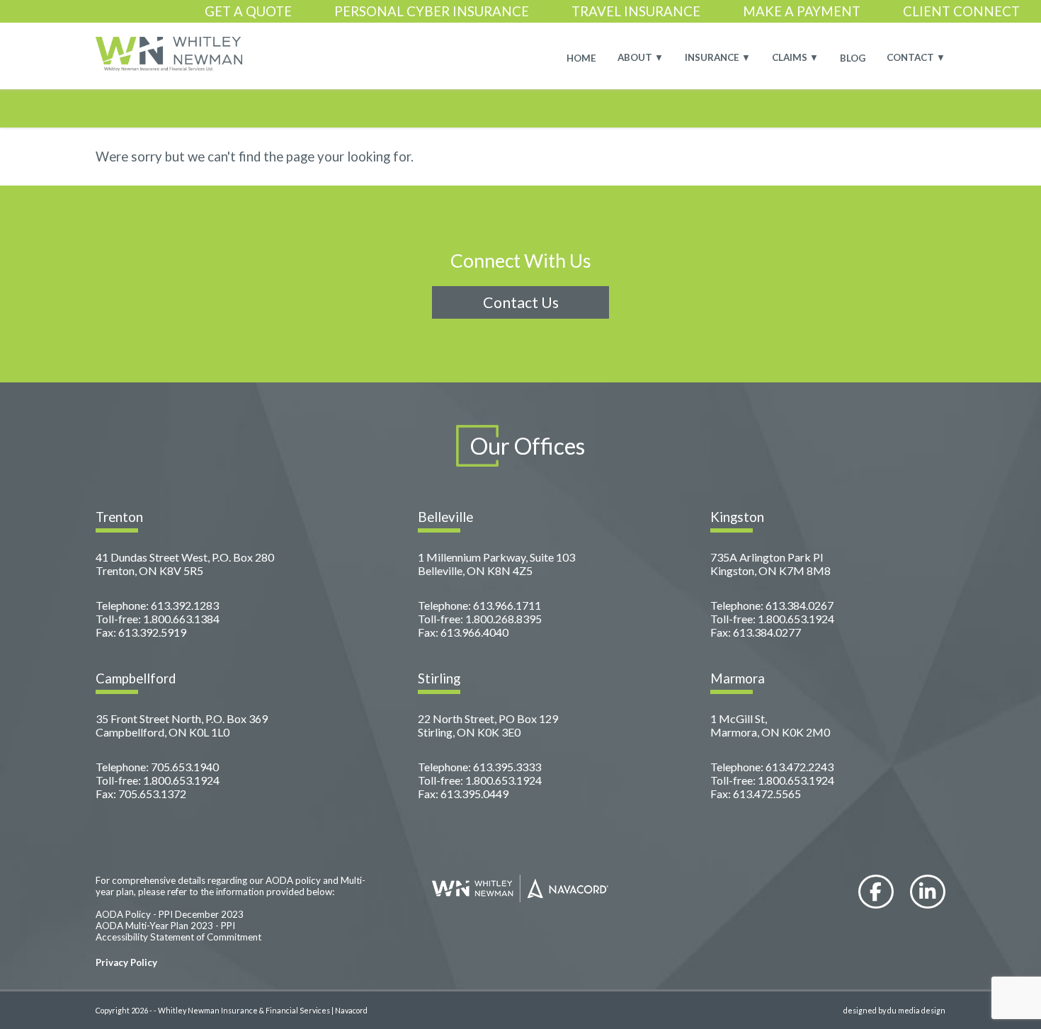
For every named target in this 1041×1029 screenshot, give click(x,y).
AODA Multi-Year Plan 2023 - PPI (165, 925)
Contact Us (521, 302)
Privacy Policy (126, 962)
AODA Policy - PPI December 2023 (170, 914)
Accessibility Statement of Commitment (178, 937)
